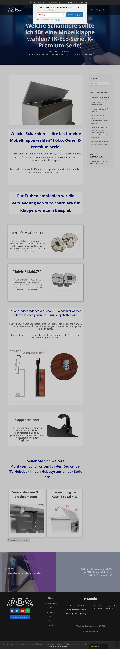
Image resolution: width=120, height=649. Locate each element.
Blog (98, 10)
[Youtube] (22, 610)
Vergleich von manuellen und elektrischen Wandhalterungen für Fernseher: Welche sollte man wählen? (100, 132)
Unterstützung (81, 3)
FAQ (91, 10)
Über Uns (50, 608)
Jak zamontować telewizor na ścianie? (99, 162)
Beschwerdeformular (20, 617)
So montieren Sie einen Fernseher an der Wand (99, 143)
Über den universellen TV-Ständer (100, 110)
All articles (25, 540)
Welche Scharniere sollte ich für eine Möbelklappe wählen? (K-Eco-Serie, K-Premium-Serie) (100, 101)
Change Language (74, 15)
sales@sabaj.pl (56, 3)
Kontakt (105, 10)
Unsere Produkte (51, 603)
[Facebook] (12, 610)
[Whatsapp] (27, 610)
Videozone (69, 3)
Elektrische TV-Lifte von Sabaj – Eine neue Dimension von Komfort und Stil (99, 119)
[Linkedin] (17, 610)
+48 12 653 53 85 (38, 3)
